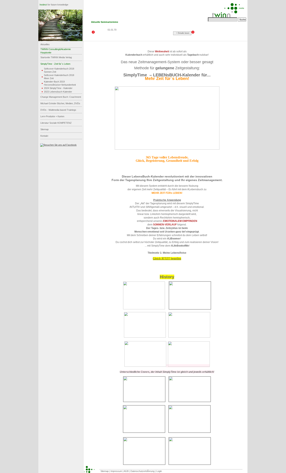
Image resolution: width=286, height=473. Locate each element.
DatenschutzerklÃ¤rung (142, 471)
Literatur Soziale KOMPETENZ (56, 123)
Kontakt (44, 136)
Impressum (117, 471)
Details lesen (183, 33)
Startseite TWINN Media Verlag (56, 57)
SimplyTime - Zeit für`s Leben (55, 64)
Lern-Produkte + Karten (52, 116)
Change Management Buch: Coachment (60, 97)
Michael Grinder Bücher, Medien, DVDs (60, 103)
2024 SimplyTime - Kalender (58, 88)
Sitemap (44, 129)
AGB (126, 471)
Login (159, 471)
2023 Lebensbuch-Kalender (58, 91)
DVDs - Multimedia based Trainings (58, 110)
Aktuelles (45, 44)
